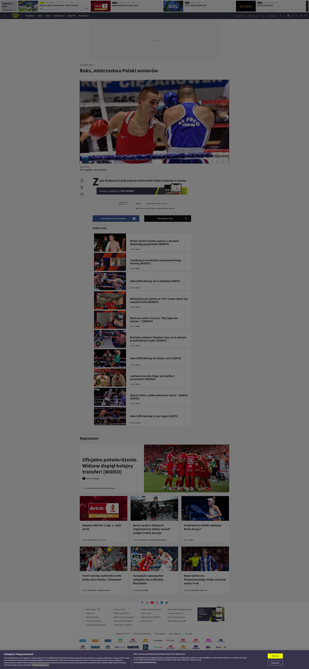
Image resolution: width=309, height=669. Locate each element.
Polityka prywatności (41, 665)
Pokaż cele (275, 663)
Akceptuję (275, 656)
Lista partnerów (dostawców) (145, 662)
